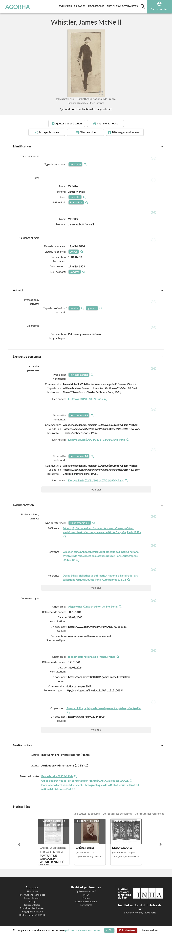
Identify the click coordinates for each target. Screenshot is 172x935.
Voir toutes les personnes (117, 813)
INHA (86, 895)
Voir (96, 489)
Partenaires (86, 905)
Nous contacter (32, 905)
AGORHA (17, 6)
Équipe (86, 898)
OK (110, 930)
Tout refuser (128, 930)
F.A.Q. (32, 901)
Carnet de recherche (86, 901)
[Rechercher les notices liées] (106, 398)
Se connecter (159, 9)
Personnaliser (150, 930)
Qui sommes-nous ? (86, 891)
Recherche (96, 6)
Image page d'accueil (32, 911)
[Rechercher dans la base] (76, 776)
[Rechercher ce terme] (85, 164)
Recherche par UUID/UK (32, 915)
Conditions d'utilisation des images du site (87, 108)
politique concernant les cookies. (83, 930)
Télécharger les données (125, 132)
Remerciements (32, 898)
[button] (19, 844)
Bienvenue (32, 891)
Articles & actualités (122, 6)
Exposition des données (32, 908)
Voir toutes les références (149, 813)
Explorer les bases (73, 6)
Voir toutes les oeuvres (86, 813)
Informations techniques (32, 895)
